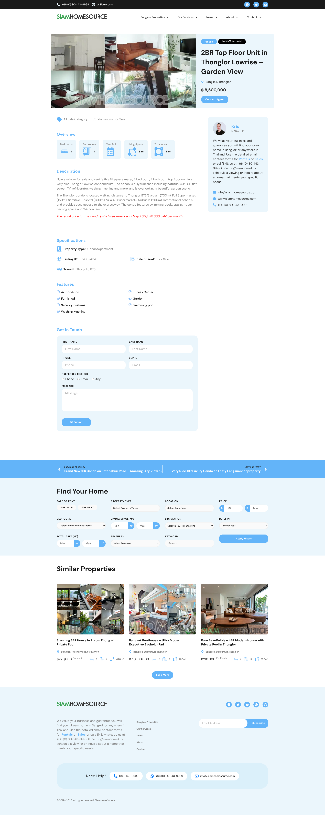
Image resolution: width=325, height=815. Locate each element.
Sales (259, 159)
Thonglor (225, 82)
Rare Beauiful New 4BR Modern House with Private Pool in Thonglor (232, 642)
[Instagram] (265, 704)
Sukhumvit (93, 651)
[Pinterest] (256, 704)
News (209, 17)
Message (68, 386)
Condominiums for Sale (108, 119)
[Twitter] (256, 4)
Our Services (185, 17)
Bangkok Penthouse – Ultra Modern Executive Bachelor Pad (155, 642)
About (230, 17)
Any (98, 379)
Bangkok (211, 82)
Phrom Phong (79, 651)
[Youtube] (265, 4)
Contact (252, 17)
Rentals (244, 159)
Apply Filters (244, 538)
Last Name (136, 342)
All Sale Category (75, 119)
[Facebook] (247, 4)
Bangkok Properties (152, 17)
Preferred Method (75, 374)
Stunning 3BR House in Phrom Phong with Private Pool (87, 642)
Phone (66, 358)
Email (133, 358)
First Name (69, 342)
